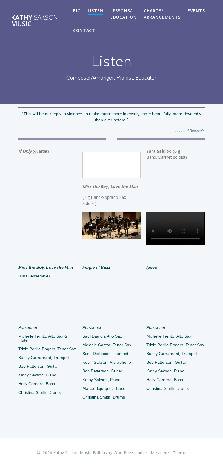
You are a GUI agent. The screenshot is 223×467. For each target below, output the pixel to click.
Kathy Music (34, 20)
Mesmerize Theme (168, 452)
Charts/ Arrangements (162, 14)
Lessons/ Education (123, 14)
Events (196, 10)
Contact (84, 30)
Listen (95, 10)
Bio (77, 10)
